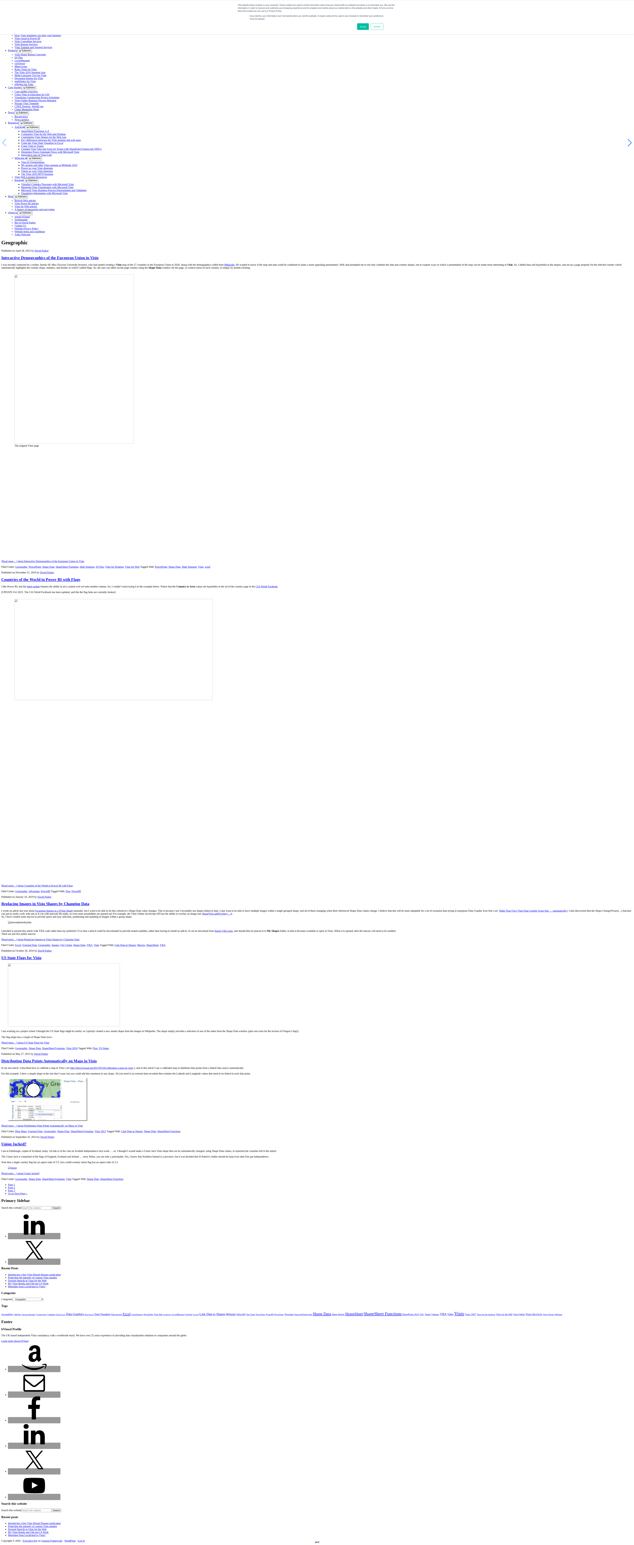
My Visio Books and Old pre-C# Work (28, 1283)
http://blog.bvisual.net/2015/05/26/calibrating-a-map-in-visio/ (101, 1068)
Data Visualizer (102, 1314)
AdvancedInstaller (28, 1315)
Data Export (60, 1315)
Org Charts (66, 945)
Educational (116, 1314)
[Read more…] (42, 561)
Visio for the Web (504, 1314)
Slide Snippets (87, 566)
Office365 (241, 1314)
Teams (428, 1314)
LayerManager (178, 1314)
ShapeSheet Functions (168, 1131)
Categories (6, 1299)
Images (55, 945)
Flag (68, 891)
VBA (89, 945)
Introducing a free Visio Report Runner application (34, 1274)
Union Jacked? (13, 1144)
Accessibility (7, 1314)
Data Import (89, 1315)
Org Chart (250, 1314)
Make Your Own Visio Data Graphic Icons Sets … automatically (533, 910)
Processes (289, 1314)
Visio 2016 (71, 1048)
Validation (435, 1315)
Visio (200, 566)
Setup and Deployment (303, 1315)
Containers (51, 1315)
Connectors (41, 1314)
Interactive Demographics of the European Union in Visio (50, 258)
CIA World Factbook (267, 586)
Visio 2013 (100, 1131)
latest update (33, 586)
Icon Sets (158, 1314)
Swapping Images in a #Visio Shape (54, 910)
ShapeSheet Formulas (67, 566)
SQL (422, 1314)
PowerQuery (279, 1315)
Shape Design (338, 1314)
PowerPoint (35, 566)
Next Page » (17, 1193)
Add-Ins (17, 1314)
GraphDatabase (137, 1315)
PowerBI (45, 891)
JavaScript (167, 1315)
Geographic (21, 566)
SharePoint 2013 (410, 1314)
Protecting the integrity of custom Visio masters (32, 1277)
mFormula (34, 891)
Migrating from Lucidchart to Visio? (27, 1286)
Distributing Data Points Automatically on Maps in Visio (49, 1061)
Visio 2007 (470, 1314)
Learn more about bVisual (14, 1341)
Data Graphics (75, 1314)
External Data (29, 945)
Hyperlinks (148, 1314)
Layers (188, 1314)
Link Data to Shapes (125, 945)
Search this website (11, 1207)
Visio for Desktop (114, 566)
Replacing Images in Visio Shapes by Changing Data (45, 904)
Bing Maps (21, 1131)
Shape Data (48, 566)
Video (450, 1314)
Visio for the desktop (486, 1314)
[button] (629, 142)
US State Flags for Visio (21, 958)
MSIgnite (231, 1314)
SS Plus (100, 566)
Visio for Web (132, 566)
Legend (196, 1315)
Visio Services (534, 1314)
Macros (141, 945)
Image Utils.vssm (224, 931)
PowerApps (260, 1315)
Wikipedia (229, 264)
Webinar (558, 1314)
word (207, 566)
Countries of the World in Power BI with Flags (40, 579)
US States (104, 1048)
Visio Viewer (548, 1314)
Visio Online (519, 1314)
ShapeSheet (152, 945)
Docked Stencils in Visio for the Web (27, 1280)
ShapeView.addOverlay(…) (216, 913)
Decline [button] (377, 26)
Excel (18, 945)
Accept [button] (363, 26)
